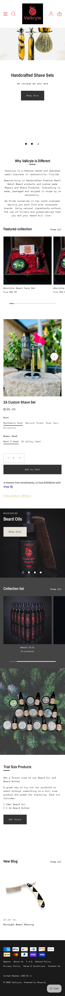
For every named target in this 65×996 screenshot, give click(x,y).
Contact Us (54, 966)
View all (56, 229)
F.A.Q (29, 962)
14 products (27, 651)
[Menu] (5, 14)
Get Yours (15, 819)
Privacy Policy (11, 966)
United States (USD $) (16, 976)
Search (7, 962)
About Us (18, 962)
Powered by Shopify (35, 982)
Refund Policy (43, 962)
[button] (26, 144)
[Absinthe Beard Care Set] (27, 261)
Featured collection (17, 228)
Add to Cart (32, 469)
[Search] (13, 14)
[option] (32, 70)
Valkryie (17, 982)
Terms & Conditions (34, 966)
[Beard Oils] (27, 620)
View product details (17, 495)
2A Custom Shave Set (19, 402)
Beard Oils (27, 647)
